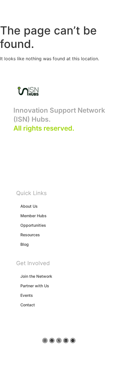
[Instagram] (45, 340)
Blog (24, 244)
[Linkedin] (66, 340)
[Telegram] (73, 340)
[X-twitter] (59, 340)
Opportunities (33, 225)
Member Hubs (33, 215)
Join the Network (36, 276)
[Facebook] (52, 340)
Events (26, 295)
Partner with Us (34, 285)
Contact (27, 304)
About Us (29, 206)
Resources (30, 234)
